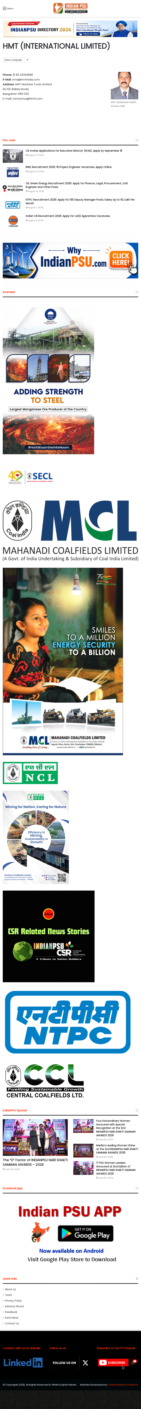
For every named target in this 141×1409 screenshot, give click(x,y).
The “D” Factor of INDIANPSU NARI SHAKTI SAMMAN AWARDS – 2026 (35, 1162)
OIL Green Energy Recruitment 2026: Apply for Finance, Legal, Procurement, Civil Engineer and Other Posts (77, 185)
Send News (12, 1318)
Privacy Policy (13, 1300)
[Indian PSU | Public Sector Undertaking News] (70, 8)
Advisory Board (14, 1306)
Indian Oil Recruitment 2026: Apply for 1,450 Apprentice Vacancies (68, 216)
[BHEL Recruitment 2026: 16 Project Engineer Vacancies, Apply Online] (13, 172)
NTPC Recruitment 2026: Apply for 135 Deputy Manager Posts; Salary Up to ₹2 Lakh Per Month (80, 201)
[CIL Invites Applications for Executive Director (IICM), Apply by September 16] (13, 156)
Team (8, 1295)
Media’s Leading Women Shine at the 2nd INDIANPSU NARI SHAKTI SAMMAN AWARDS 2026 (117, 1149)
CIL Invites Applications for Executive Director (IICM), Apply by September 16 (74, 151)
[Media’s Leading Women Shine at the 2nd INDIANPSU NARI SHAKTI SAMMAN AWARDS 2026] (83, 1150)
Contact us (12, 1323)
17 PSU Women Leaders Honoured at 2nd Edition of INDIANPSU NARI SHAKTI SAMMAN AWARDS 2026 (115, 1168)
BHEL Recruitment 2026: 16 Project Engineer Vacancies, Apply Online (69, 167)
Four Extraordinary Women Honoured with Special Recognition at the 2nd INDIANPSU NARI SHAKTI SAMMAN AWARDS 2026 (115, 1128)
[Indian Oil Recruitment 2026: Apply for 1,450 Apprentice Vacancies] (13, 221)
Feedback (11, 1312)
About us (10, 1289)
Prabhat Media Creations (123, 1384)
